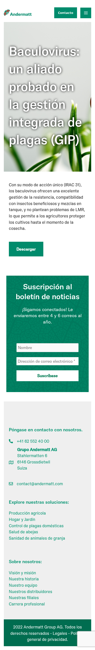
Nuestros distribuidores (30, 591)
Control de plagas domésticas (36, 525)
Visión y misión (22, 572)
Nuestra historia (24, 578)
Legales (60, 633)
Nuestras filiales (24, 597)
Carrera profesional (27, 603)
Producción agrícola (27, 513)
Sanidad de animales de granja (37, 538)
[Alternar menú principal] (85, 13)
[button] (64, 13)
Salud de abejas (23, 531)
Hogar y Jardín (22, 519)
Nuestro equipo (23, 585)
